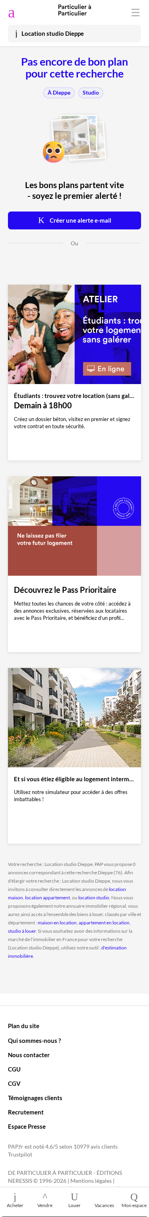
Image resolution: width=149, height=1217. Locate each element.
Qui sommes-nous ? (34, 1040)
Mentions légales (91, 1181)
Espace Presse (27, 1126)
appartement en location (104, 923)
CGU (14, 1069)
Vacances (104, 1205)
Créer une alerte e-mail (79, 220)
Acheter (15, 1205)
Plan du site (23, 1025)
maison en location (57, 923)
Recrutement (26, 1112)
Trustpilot (20, 1154)
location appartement (47, 898)
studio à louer (22, 931)
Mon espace (134, 1205)
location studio (93, 898)
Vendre (44, 1205)
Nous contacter (29, 1054)
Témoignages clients (35, 1097)
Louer (74, 1205)
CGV (14, 1083)
